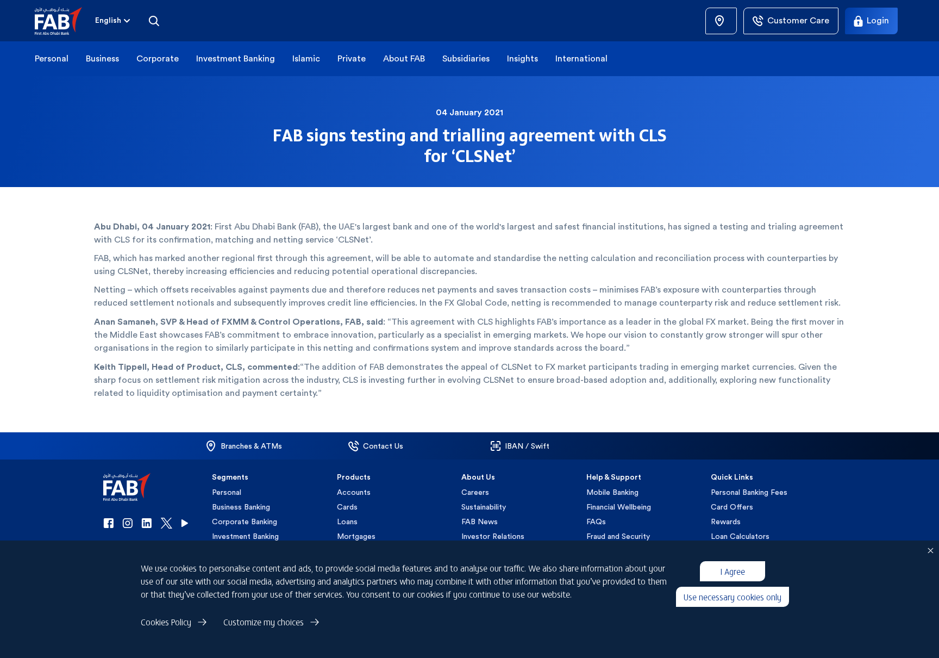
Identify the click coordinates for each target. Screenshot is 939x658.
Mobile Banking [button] (612, 492)
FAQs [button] (596, 521)
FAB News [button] (479, 521)
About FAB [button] (404, 58)
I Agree (732, 571)
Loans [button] (347, 521)
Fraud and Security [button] (618, 536)
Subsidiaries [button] (466, 58)
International (581, 58)
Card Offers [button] (732, 506)
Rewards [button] (726, 521)
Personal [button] (51, 58)
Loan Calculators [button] (740, 536)
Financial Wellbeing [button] (618, 506)
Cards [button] (347, 506)
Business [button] (102, 58)
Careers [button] (475, 492)
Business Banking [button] (241, 506)
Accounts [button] (354, 492)
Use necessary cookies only (732, 597)
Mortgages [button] (356, 536)
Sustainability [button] (483, 506)
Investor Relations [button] (492, 536)
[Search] (154, 21)
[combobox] (113, 20)
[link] (721, 21)
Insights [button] (522, 58)
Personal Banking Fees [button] (749, 492)
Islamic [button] (306, 58)
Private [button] (351, 58)
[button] (65, 21)
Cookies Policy (166, 622)
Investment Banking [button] (235, 58)
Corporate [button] (157, 58)
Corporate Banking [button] (244, 521)
